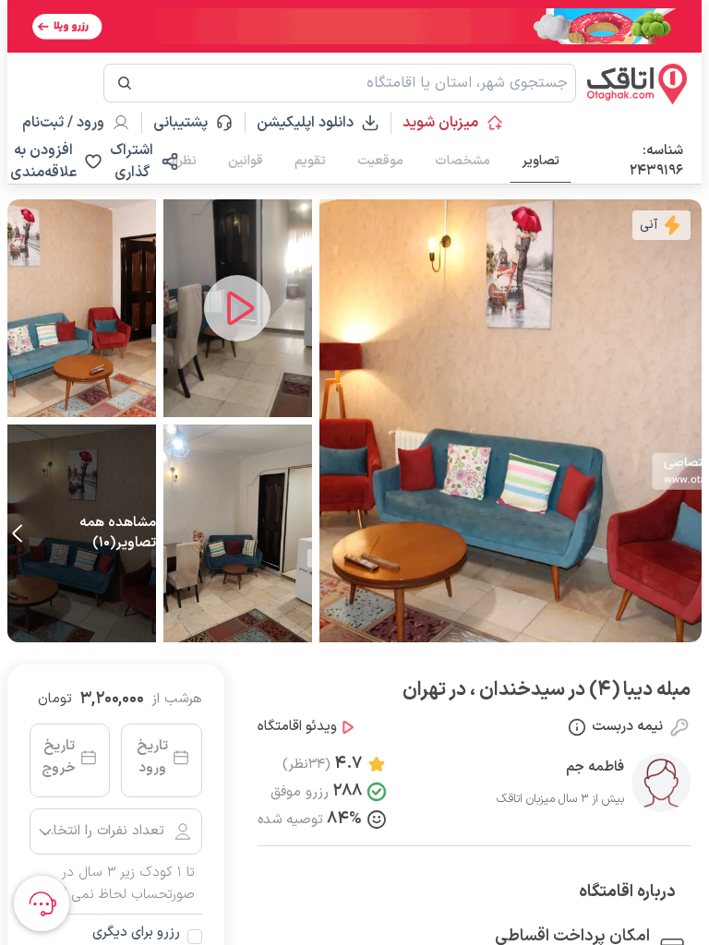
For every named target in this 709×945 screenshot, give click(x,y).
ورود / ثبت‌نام (63, 123)
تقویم (310, 161)
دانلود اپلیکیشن (305, 123)
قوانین (245, 161)
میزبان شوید (440, 123)
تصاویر (540, 161)
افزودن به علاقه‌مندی (43, 161)
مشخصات (462, 161)
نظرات (180, 161)
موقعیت (380, 161)
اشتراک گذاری (131, 161)
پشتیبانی (188, 123)
